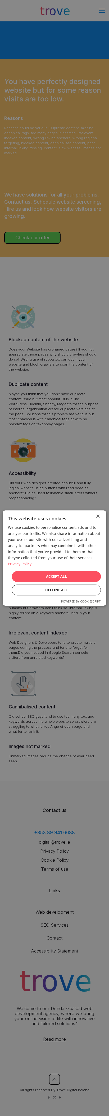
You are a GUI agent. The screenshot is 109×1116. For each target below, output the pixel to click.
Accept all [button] (56, 576)
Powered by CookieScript (81, 601)
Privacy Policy (19, 564)
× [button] (98, 517)
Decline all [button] (56, 589)
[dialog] (54, 558)
